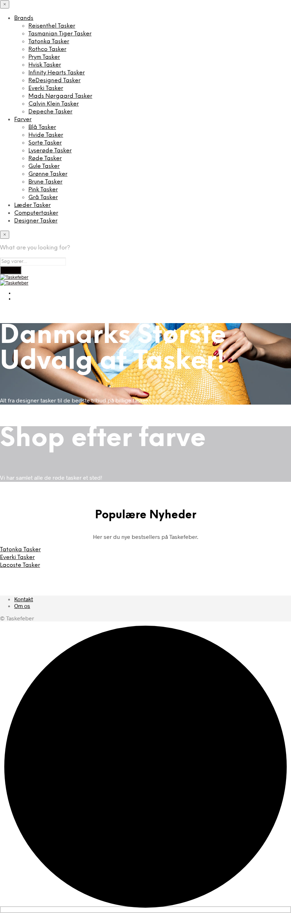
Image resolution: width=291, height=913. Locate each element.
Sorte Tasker (45, 143)
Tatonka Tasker (48, 42)
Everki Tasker (45, 88)
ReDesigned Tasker (54, 81)
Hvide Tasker (45, 135)
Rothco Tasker (47, 49)
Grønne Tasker (47, 174)
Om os (22, 605)
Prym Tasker (44, 57)
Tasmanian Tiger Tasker (60, 34)
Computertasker (36, 213)
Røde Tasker (45, 159)
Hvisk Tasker (44, 65)
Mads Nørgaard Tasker (60, 96)
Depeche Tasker (50, 112)
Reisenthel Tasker (51, 26)
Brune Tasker (45, 182)
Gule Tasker (44, 166)
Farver (23, 120)
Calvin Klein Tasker (53, 104)
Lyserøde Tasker (50, 151)
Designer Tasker (35, 221)
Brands (23, 18)
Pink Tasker (43, 190)
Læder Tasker (32, 205)
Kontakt (23, 599)
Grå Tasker (43, 198)
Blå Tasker (42, 127)
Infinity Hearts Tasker (56, 73)
